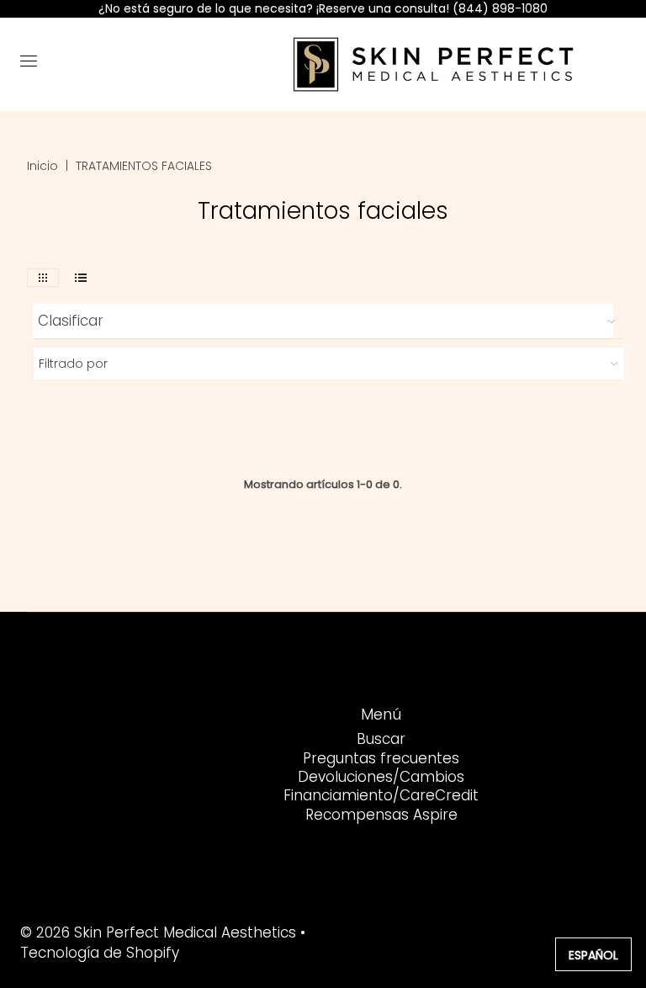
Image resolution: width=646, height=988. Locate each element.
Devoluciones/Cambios (381, 777)
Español (593, 955)
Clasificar (70, 321)
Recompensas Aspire (381, 815)
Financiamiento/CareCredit (381, 795)
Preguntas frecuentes (381, 758)
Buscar (381, 739)
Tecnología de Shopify (99, 953)
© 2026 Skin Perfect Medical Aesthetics (158, 932)
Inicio (42, 165)
